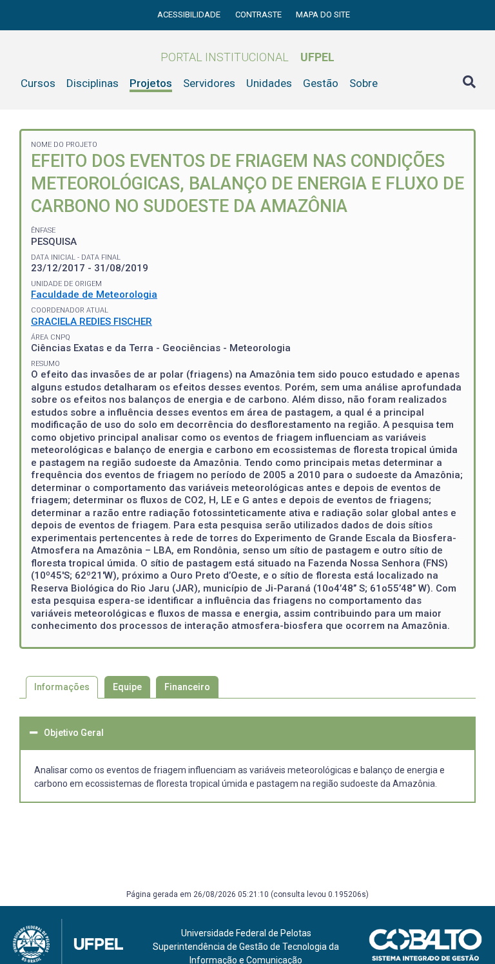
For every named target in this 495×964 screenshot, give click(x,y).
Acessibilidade (189, 14)
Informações (62, 687)
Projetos (151, 83)
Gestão (320, 83)
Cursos (38, 83)
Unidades (269, 83)
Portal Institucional (247, 57)
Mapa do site (323, 14)
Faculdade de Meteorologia (94, 294)
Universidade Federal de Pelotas (246, 933)
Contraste (259, 14)
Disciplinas (92, 83)
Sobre (363, 83)
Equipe (127, 687)
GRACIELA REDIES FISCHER (91, 321)
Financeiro (187, 687)
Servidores (209, 83)
